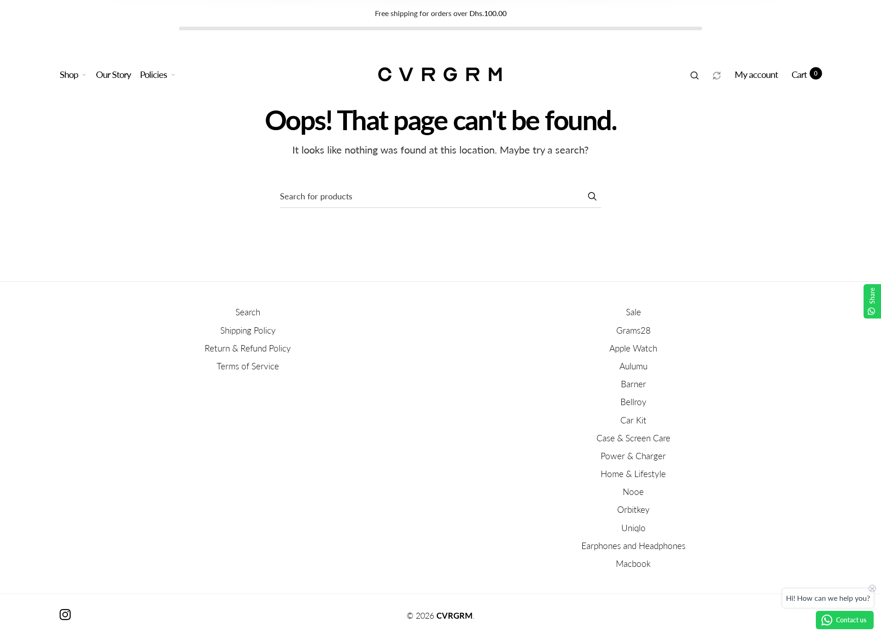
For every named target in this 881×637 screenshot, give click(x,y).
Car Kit (633, 420)
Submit (592, 196)
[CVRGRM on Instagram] (65, 614)
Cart (805, 74)
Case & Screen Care (633, 438)
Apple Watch (633, 348)
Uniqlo (633, 527)
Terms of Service (248, 366)
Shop (69, 74)
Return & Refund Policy (248, 348)
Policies (153, 74)
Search (247, 312)
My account (756, 74)
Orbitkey (633, 509)
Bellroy (633, 401)
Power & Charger (633, 455)
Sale (633, 312)
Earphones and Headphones (633, 545)
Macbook (633, 563)
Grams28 (633, 330)
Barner (633, 384)
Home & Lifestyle (633, 473)
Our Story (113, 74)
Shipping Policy (248, 330)
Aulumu (633, 366)
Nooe (633, 491)
